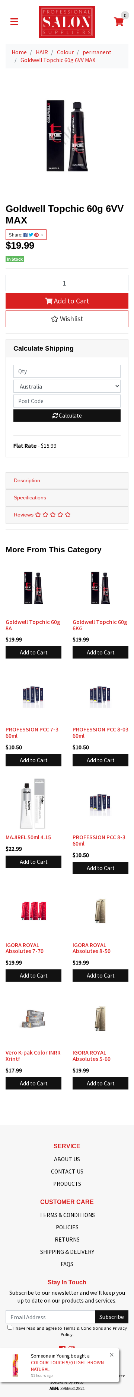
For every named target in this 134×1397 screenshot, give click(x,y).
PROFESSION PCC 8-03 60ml (100, 732)
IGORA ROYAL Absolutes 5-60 (92, 1055)
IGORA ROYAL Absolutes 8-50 (92, 948)
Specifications (30, 497)
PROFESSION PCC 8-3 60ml (99, 840)
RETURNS (67, 1239)
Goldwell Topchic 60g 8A (33, 625)
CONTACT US (67, 1171)
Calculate (70, 415)
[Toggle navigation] (14, 22)
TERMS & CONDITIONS (67, 1215)
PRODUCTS (67, 1183)
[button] (67, 318)
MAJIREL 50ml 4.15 (28, 837)
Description (27, 480)
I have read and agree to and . (69, 1331)
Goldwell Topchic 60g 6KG (100, 625)
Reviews (24, 515)
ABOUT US (67, 1159)
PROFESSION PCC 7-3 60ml (32, 732)
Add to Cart (70, 300)
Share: (16, 234)
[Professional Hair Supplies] (67, 21)
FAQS (67, 1264)
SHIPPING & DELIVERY (67, 1251)
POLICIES (67, 1227)
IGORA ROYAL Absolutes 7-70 (25, 948)
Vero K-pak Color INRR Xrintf (33, 1055)
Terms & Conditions (83, 1328)
